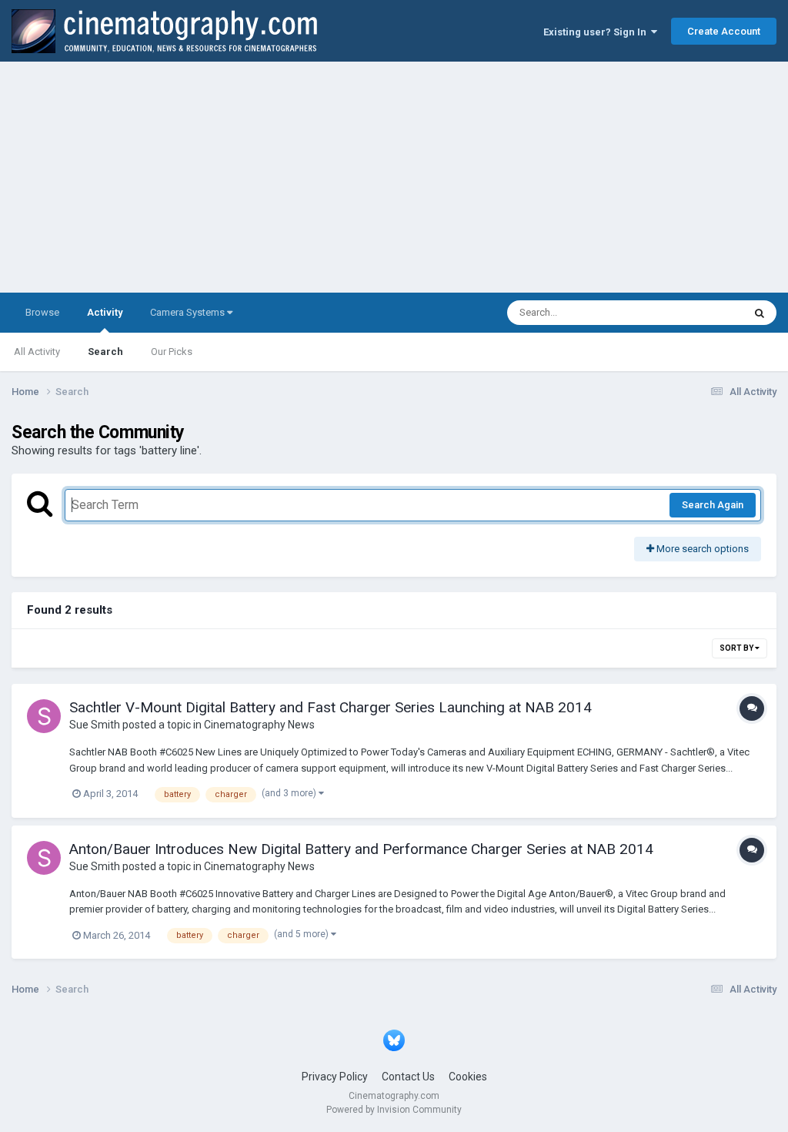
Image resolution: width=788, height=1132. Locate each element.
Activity (104, 312)
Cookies (468, 1076)
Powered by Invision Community (394, 1109)
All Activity (37, 351)
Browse (42, 312)
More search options (701, 548)
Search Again (712, 505)
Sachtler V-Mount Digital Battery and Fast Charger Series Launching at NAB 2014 (330, 707)
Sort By (737, 648)
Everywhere (697, 312)
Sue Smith (94, 724)
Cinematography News (259, 724)
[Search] (759, 312)
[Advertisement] (394, 177)
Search (105, 351)
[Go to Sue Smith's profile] (44, 716)
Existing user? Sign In (597, 32)
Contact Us (408, 1076)
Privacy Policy (335, 1076)
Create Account (723, 31)
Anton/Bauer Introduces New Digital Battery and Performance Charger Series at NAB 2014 (361, 849)
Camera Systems (188, 312)
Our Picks (171, 351)
